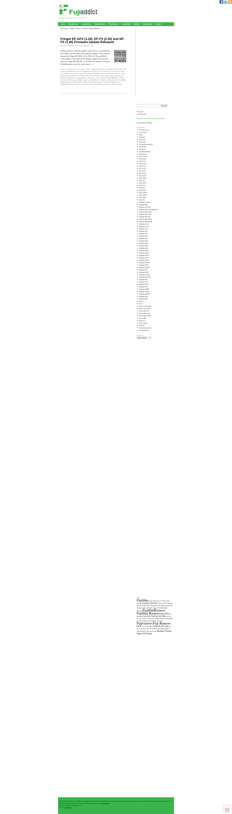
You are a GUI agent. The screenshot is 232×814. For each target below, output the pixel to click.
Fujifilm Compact (145, 202)
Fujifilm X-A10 (144, 224)
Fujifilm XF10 (143, 296)
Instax (141, 304)
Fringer (66, 73)
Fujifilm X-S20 (144, 260)
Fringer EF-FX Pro (94, 73)
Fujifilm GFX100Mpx (159, 605)
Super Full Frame (144, 633)
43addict (137, 24)
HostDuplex (68, 807)
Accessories (81, 69)
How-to (141, 301)
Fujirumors (91, 78)
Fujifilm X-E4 (143, 238)
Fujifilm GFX (143, 205)
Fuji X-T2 (142, 185)
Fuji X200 (142, 197)
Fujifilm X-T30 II (144, 275)
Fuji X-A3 (142, 168)
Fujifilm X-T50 (144, 284)
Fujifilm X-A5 (143, 231)
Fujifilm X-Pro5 (144, 255)
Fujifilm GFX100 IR (145, 221)
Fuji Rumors (119, 75)
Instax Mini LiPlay (145, 316)
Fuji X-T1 (142, 180)
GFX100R (166, 629)
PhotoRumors (113, 24)
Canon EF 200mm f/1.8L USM (116, 69)
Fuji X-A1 (142, 161)
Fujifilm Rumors (71, 78)
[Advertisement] (155, 66)
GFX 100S (146, 631)
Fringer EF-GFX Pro (73, 75)
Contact (158, 24)
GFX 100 (149, 629)
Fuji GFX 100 (153, 619)
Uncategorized (144, 330)
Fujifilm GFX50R (160, 601)
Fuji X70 (142, 200)
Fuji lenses (142, 149)
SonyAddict (126, 24)
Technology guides (145, 328)
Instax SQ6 (142, 318)
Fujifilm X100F (144, 289)
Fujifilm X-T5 (143, 282)
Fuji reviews (143, 156)
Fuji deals (142, 139)
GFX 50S (164, 626)
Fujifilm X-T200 (144, 267)
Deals (141, 135)
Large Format (152, 631)
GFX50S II (143, 629)
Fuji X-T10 (142, 183)
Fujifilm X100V (144, 291)
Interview (142, 320)
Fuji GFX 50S (148, 616)
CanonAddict (147, 24)
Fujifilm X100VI (144, 294)
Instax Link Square (145, 306)
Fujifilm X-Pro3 (144, 253)
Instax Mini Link (144, 313)
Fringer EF (73, 73)
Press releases (143, 323)
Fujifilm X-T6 (143, 287)
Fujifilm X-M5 (143, 250)
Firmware (88, 69)
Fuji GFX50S (160, 616)
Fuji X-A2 (142, 166)
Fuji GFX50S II (144, 619)
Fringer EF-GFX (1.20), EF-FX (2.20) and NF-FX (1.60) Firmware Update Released (92, 40)
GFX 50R (143, 626)
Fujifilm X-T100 (144, 262)
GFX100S (139, 631)
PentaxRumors (99, 24)
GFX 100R (160, 629)
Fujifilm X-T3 (143, 270)
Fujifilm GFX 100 (145, 207)
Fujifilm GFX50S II (162, 603)
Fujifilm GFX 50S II (145, 219)
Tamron (118, 82)
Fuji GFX (164, 613)
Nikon (98, 78)
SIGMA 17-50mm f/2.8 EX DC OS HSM (113, 80)
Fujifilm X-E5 (143, 241)
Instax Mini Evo (144, 311)
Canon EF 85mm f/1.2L (104, 71)
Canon (103, 69)
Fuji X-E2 (142, 171)
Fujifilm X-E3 (143, 236)
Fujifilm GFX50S (150, 603)
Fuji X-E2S (142, 173)
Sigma (74, 80)
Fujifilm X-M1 (143, 248)
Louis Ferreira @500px (144, 123)
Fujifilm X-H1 (143, 243)
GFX (139, 625)
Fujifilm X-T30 (144, 272)
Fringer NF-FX (94, 75)
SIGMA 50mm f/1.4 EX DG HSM (70, 82)
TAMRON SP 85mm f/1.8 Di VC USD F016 (74, 84)
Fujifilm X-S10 (144, 258)
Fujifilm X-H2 (143, 246)
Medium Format (164, 630)
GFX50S (156, 626)
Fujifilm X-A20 (144, 226)
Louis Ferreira (68, 45)
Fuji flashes (142, 147)
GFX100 (154, 629)
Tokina (91, 84)
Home (63, 24)
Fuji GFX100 (160, 619)
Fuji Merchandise (145, 151)
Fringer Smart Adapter (107, 75)
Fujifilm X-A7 (143, 234)
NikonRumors (73, 24)
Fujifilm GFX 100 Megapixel (148, 209)
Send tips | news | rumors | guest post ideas (151, 118)
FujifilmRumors (82, 78)
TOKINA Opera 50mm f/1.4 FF (104, 84)
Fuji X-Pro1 (143, 176)
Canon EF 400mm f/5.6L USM (86, 71)
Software (142, 325)
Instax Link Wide (144, 308)
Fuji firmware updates (146, 144)
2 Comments (119, 84)
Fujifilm (62, 78)
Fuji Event (142, 142)
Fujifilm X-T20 (144, 265)
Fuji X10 (142, 188)
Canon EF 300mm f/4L (67, 71)
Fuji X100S (143, 192)
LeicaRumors (86, 24)
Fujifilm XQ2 (143, 299)
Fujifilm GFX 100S (145, 212)
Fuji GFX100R (169, 619)
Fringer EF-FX (82, 73)
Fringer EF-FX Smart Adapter (110, 73)
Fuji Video (142, 159)
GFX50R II (150, 626)
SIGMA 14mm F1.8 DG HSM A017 (88, 80)
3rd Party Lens (71, 69)
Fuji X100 (142, 190)
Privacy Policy (105, 803)
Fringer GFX (84, 75)
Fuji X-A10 (142, 163)
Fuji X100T (143, 195)
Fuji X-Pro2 (143, 178)
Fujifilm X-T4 (143, 279)
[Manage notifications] (227, 810)
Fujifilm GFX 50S (145, 217)
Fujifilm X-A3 (143, 229)
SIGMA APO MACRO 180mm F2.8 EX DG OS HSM (98, 82)
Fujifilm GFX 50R (145, 214)
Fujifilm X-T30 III (144, 277)
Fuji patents (143, 154)
